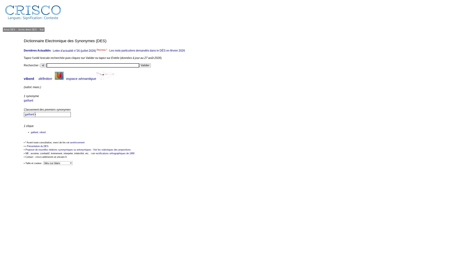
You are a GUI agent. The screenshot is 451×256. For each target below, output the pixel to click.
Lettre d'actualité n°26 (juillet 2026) (80, 50)
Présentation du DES (37, 146)
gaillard (28, 100)
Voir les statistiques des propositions (112, 149)
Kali (42, 29)
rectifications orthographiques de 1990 (115, 153)
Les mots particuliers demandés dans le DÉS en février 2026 (147, 50)
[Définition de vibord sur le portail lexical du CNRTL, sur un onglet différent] (59, 79)
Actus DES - (10, 29)
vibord (29, 79)
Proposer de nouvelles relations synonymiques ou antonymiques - (59, 149)
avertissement (77, 142)
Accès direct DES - (28, 29)
